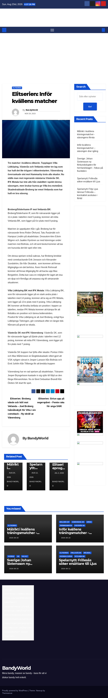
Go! (90, 106)
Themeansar (7, 693)
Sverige (11, 556)
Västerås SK (80, 525)
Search (81, 86)
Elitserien (17, 88)
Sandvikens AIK (78, 522)
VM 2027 (25, 556)
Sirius (89, 522)
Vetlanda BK (80, 556)
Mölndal (87, 553)
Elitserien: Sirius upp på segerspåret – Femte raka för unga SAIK (50, 402)
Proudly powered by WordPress (15, 691)
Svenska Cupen (66, 556)
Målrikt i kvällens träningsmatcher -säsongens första (86, 134)
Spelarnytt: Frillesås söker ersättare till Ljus (77, 562)
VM (18, 556)
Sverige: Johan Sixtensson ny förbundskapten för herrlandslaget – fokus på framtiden (90, 164)
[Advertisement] (54, 54)
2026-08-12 (65, 568)
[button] (99, 30)
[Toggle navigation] (52, 30)
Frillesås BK (76, 553)
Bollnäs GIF (64, 522)
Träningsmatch (66, 525)
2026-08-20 (14, 538)
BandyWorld (54, 15)
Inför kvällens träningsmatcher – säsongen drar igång (87, 148)
